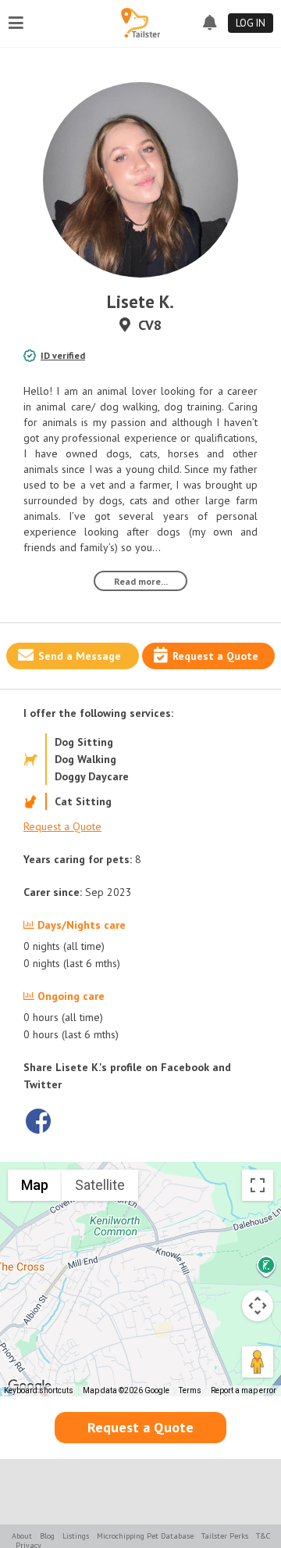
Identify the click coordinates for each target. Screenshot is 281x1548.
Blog (47, 1536)
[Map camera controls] (257, 1305)
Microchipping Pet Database (145, 1536)
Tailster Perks (224, 1536)
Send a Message (79, 656)
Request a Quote (215, 656)
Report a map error (243, 1390)
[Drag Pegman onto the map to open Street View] (257, 1362)
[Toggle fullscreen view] (257, 1185)
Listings (75, 1536)
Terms (190, 1390)
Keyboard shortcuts (38, 1390)
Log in (250, 23)
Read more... (141, 581)
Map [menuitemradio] (34, 1185)
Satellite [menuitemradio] (100, 1185)
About (22, 1536)
